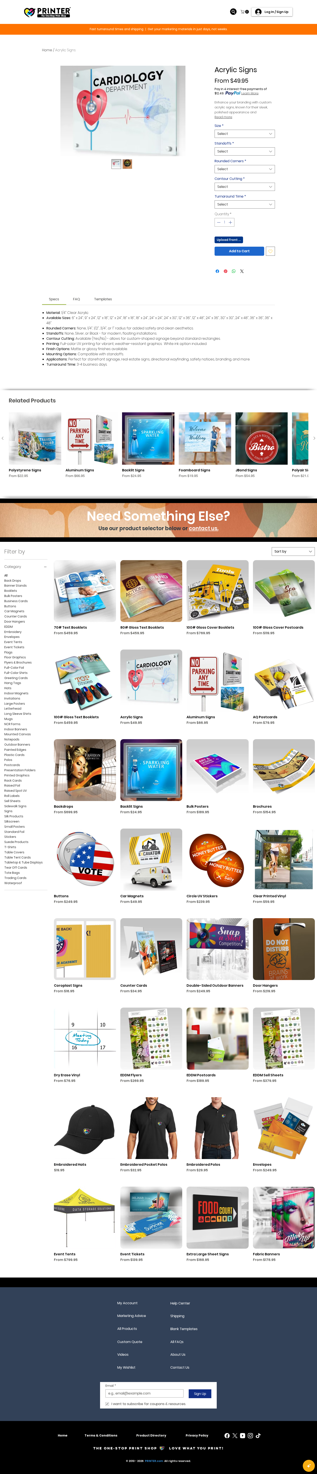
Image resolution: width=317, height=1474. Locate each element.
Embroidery (13, 632)
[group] (158, 445)
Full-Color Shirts (16, 673)
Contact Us (179, 1367)
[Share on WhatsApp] (233, 271)
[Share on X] (242, 271)
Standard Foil (14, 832)
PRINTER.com (154, 1461)
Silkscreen (11, 821)
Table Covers (14, 852)
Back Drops (12, 580)
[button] (245, 12)
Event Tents (13, 642)
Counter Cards (15, 616)
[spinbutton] (224, 222)
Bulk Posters (13, 596)
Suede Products (16, 842)
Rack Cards (13, 780)
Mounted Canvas (17, 734)
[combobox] (245, 134)
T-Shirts (10, 847)
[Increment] (231, 222)
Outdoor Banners (17, 744)
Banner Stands (15, 585)
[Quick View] (35, 438)
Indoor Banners (15, 729)
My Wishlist (126, 1367)
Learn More (250, 93)
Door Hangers (14, 621)
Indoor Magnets (16, 693)
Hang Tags (12, 683)
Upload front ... (229, 240)
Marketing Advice (131, 1315)
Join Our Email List (151, 29)
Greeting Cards (16, 678)
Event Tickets (14, 647)
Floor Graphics (15, 657)
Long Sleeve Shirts (17, 714)
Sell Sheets (12, 801)
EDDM (8, 627)
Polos (8, 760)
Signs (8, 811)
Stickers (10, 837)
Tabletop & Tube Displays (23, 862)
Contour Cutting (230, 179)
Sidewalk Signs (15, 806)
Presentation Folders (20, 770)
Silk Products (13, 816)
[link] (54, 299)
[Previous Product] (2, 438)
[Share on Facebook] (217, 271)
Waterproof (13, 883)
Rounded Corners (230, 161)
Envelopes (12, 637)
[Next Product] (314, 438)
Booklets (10, 591)
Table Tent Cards (17, 857)
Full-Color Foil (14, 667)
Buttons (10, 606)
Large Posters (14, 703)
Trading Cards (15, 878)
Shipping (177, 1316)
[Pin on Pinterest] (225, 271)
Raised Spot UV (15, 790)
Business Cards (16, 601)
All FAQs (177, 1341)
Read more (223, 117)
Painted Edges (15, 750)
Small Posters (14, 826)
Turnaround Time (230, 196)
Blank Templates (184, 1328)
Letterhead (12, 708)
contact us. (203, 528)
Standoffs (224, 143)
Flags (8, 652)
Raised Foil (12, 785)
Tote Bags (12, 873)
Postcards (12, 765)
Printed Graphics (17, 775)
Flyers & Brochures (18, 662)
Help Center (180, 1303)
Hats (7, 688)
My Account (127, 1303)
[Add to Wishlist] (270, 251)
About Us (177, 1354)
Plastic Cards (14, 755)
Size (219, 126)
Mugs (8, 719)
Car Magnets (14, 611)
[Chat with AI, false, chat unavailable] (309, 1466)
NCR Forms (12, 724)
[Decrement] (218, 222)
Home (47, 50)
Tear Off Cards (15, 867)
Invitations (12, 698)
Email (110, 1386)
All (6, 575)
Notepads (11, 739)
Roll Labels (12, 796)
